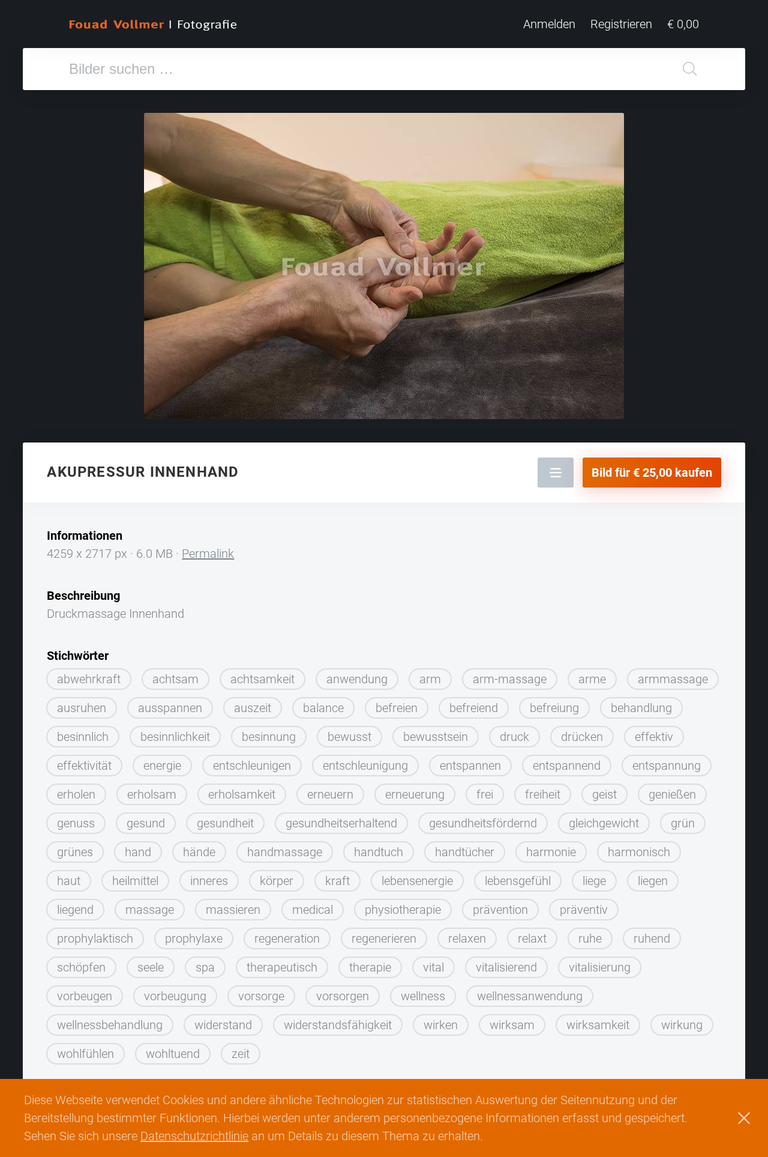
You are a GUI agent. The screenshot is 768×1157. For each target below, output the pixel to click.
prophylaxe (194, 938)
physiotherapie (403, 909)
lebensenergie (417, 881)
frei (484, 794)
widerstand (223, 1025)
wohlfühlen (85, 1054)
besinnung (269, 737)
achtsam (175, 679)
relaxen (467, 938)
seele (150, 967)
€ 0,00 (683, 24)
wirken (441, 1025)
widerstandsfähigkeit (338, 1025)
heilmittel (135, 881)
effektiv (654, 737)
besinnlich (83, 737)
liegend (75, 909)
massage (149, 909)
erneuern (330, 794)
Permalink (208, 553)
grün (683, 823)
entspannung (666, 765)
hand (138, 852)
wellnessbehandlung (110, 1025)
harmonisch (639, 852)
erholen (76, 794)
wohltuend (173, 1054)
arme (592, 679)
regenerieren (384, 938)
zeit (241, 1054)
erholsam (151, 794)
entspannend (567, 765)
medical (312, 909)
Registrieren (621, 24)
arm (430, 679)
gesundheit (225, 823)
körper (276, 881)
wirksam (512, 1025)
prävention (500, 909)
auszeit (252, 708)
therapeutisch (282, 967)
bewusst (349, 737)
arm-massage (510, 679)
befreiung (554, 708)
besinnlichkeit (175, 737)
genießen (672, 794)
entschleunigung (365, 765)
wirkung (682, 1025)
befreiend (473, 708)
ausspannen (170, 708)
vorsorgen (342, 996)
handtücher (464, 852)
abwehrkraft (89, 679)
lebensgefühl (518, 881)
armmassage (673, 679)
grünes (75, 852)
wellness (423, 996)
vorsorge (261, 996)
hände (199, 852)
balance (323, 708)
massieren (233, 909)
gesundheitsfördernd (483, 823)
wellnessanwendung (530, 996)
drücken (582, 737)
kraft (337, 881)
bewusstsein (435, 737)
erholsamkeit (241, 794)
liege (594, 881)
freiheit (542, 794)
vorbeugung (175, 996)
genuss (76, 823)
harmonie (551, 852)
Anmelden (549, 24)
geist (604, 794)
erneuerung (415, 794)
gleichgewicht (604, 823)
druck (514, 737)
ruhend (652, 938)
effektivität (84, 765)
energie (162, 765)
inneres (209, 881)
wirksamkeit (597, 1025)
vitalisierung (600, 967)
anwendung (357, 679)
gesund (146, 823)
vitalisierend (506, 967)
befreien (397, 708)
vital (433, 967)
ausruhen (81, 708)
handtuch (378, 852)
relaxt (532, 938)
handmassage (284, 852)
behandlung (641, 708)
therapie (370, 967)
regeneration (287, 938)
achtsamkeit (262, 679)
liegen (653, 881)
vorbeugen (84, 996)
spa (205, 967)
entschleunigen (252, 765)
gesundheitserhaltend (341, 823)
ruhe (590, 938)
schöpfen (81, 967)
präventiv (584, 909)
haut (68, 881)
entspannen (470, 765)
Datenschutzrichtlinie (194, 1136)
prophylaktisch (95, 938)
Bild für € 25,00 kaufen (652, 472)
